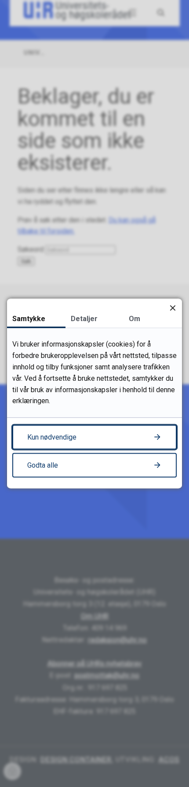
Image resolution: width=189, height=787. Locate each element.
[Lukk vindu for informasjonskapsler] (172, 308)
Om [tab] (134, 319)
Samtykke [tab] (28, 319)
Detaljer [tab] (84, 319)
